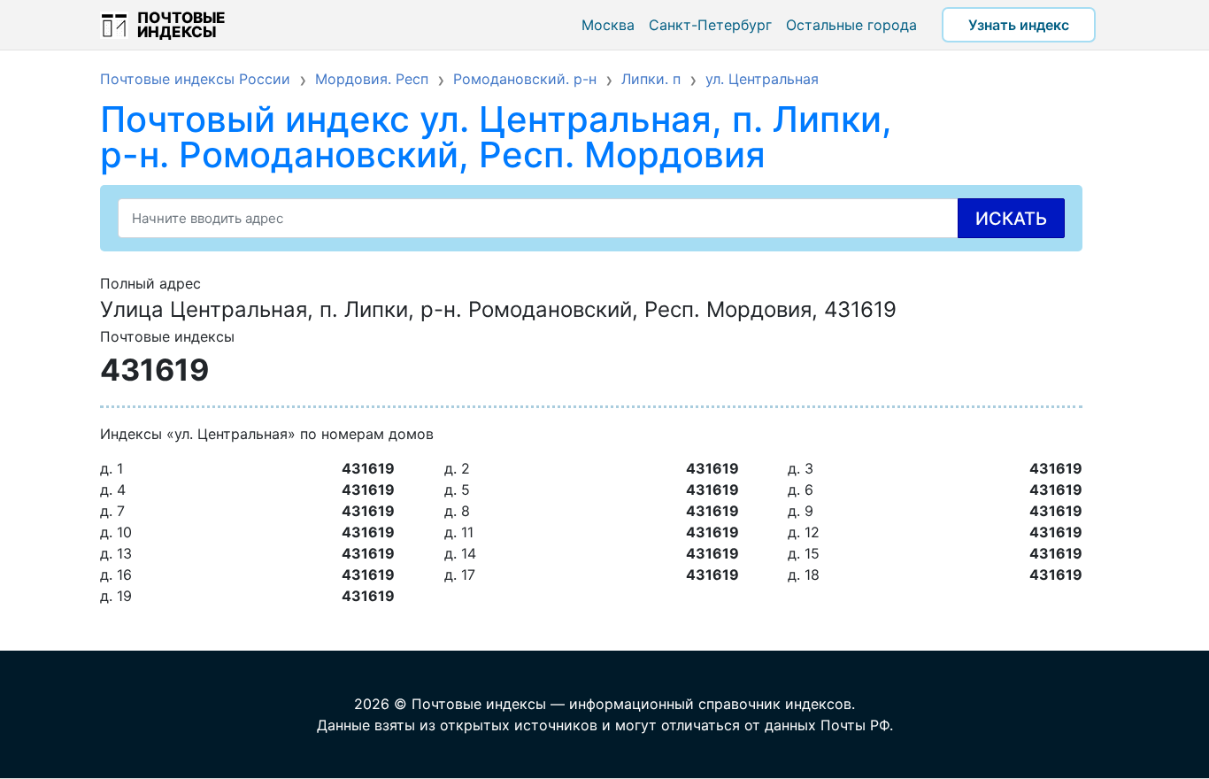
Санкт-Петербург (710, 25)
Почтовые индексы (181, 25)
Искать (1011, 218)
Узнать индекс (1018, 25)
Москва (608, 25)
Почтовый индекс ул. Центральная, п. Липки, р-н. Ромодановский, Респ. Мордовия (496, 136)
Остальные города (851, 25)
